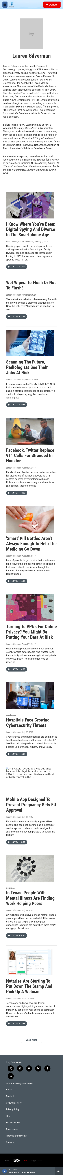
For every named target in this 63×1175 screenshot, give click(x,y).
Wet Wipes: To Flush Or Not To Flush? (31, 285)
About (9, 1090)
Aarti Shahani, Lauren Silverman (19, 241)
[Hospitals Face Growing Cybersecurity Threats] (30, 695)
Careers (10, 1142)
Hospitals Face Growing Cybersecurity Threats (28, 722)
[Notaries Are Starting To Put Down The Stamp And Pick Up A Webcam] (30, 962)
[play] (5, 1171)
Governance (12, 1129)
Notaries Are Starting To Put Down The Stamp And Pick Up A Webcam (29, 986)
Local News (11, 715)
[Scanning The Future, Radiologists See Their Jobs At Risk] (30, 343)
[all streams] (59, 1171)
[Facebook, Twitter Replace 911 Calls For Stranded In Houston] (30, 431)
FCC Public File (13, 1122)
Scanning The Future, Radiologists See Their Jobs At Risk (27, 367)
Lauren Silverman (13, 295)
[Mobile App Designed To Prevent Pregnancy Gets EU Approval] (30, 780)
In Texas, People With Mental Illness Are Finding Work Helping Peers (30, 898)
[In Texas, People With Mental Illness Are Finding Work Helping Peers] (30, 868)
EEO (8, 1116)
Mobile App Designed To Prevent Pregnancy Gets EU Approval (31, 805)
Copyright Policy (14, 1103)
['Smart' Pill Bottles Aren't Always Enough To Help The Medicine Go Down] (30, 519)
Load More (31, 1039)
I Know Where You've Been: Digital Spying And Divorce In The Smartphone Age (30, 229)
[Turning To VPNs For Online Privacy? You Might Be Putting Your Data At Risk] (30, 607)
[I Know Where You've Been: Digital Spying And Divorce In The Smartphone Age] (30, 205)
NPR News (10, 888)
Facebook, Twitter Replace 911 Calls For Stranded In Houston (30, 456)
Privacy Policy (12, 1109)
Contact (10, 1096)
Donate (53, 4)
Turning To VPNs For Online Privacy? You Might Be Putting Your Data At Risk (31, 632)
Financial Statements (16, 1136)
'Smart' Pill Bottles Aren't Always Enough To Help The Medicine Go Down (31, 544)
